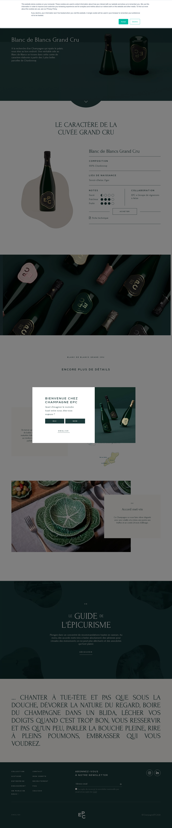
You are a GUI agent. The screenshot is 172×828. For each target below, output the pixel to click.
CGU (95, 792)
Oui (55, 421)
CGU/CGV (37, 791)
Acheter (125, 211)
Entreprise (18, 781)
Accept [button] (123, 21)
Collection (18, 771)
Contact (38, 771)
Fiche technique (99, 218)
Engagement (18, 786)
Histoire (16, 776)
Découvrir (86, 652)
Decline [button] (135, 21)
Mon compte (39, 776)
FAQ (35, 786)
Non (75, 421)
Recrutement (41, 781)
